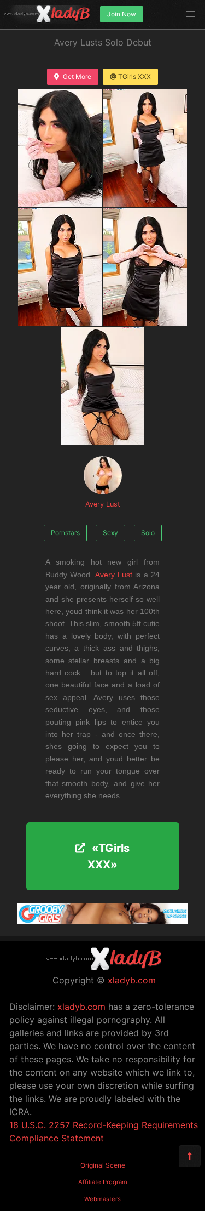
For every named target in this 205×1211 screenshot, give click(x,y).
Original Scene (102, 1165)
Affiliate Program (102, 1182)
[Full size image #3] (145, 267)
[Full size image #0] (60, 148)
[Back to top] (190, 1156)
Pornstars (65, 532)
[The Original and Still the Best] (102, 921)
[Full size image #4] (103, 386)
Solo (148, 532)
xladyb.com (132, 980)
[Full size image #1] (145, 148)
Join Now (121, 14)
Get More (77, 76)
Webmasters (102, 1199)
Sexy (110, 532)
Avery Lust (102, 504)
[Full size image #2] (60, 267)
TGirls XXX (134, 76)
